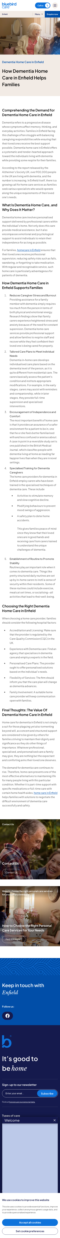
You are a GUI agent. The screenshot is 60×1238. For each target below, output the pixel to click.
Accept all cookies (30, 1222)
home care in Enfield (45, 792)
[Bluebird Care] (9, 7)
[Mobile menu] (55, 5)
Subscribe (47, 1093)
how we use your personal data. (22, 1102)
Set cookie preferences (30, 1231)
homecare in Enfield (28, 250)
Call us (40, 5)
